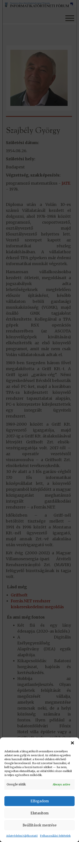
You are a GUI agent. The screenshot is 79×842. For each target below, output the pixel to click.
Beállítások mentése (40, 825)
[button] (72, 743)
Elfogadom (40, 801)
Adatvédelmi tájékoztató (22, 835)
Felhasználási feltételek (55, 835)
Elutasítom (39, 813)
